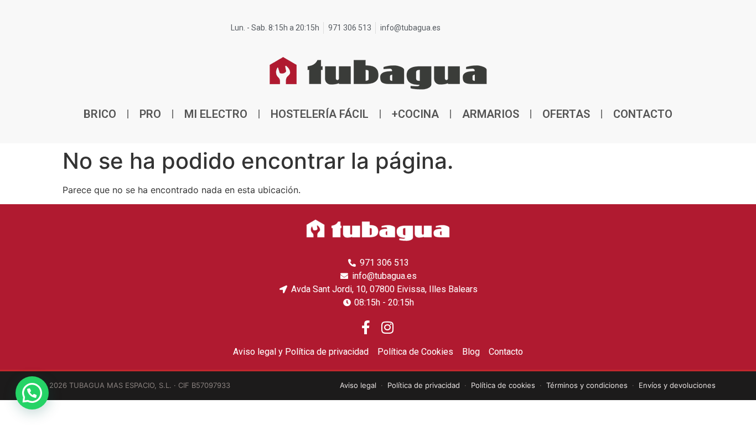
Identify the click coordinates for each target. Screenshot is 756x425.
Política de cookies (503, 385)
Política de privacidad (423, 385)
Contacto (642, 114)
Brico (100, 114)
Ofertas (566, 114)
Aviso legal (358, 385)
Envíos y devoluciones (677, 385)
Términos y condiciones (587, 385)
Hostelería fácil (320, 114)
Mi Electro (215, 114)
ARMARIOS (490, 114)
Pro (150, 114)
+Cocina (415, 114)
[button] (32, 393)
